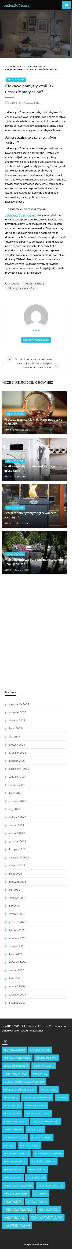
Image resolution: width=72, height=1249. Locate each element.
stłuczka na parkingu (16, 1193)
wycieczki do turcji (15, 1217)
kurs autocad (48, 1089)
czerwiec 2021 (17, 881)
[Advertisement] (31, 632)
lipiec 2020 (15, 954)
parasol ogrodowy (15, 1137)
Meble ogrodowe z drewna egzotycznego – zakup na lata (34, 562)
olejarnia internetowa (46, 1121)
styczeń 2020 (17, 986)
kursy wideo (11, 1097)
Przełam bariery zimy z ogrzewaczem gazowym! (30, 515)
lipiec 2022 (15, 792)
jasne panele (40, 1073)
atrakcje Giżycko (40, 1050)
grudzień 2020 (17, 922)
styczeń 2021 (17, 913)
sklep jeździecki (37, 1169)
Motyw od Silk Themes (36, 1244)
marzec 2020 (16, 970)
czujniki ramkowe (46, 1058)
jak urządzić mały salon (21, 288)
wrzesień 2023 (17, 712)
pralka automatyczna (16, 1153)
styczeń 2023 (17, 744)
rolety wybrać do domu (48, 1153)
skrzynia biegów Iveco (50, 1185)
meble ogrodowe (36, 1105)
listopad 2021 (17, 849)
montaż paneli (12, 1113)
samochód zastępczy (43, 1161)
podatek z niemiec (41, 1137)
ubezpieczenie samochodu (19, 1209)
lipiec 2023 (15, 728)
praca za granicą (29, 1145)
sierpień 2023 (17, 720)
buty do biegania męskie (17, 1058)
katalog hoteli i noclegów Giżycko (24, 1081)
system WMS (40, 1193)
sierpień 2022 (17, 784)
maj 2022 (14, 809)
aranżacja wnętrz (34, 283)
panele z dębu (35, 1129)
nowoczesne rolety (15, 1121)
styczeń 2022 (17, 833)
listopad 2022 (17, 760)
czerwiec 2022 (17, 801)
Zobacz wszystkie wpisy (36, 339)
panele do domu (13, 1129)
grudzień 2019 (17, 994)
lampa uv (62, 1097)
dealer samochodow (16, 1066)
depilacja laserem (43, 1066)
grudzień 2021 (17, 841)
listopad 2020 (17, 929)
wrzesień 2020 (17, 938)
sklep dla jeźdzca (13, 1169)
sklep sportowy (12, 1177)
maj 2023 (14, 736)
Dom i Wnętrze (34, 66)
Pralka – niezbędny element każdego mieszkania (30, 468)
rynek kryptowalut (15, 1161)
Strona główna (13, 66)
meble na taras (12, 1105)
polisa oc (9, 1145)
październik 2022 (19, 768)
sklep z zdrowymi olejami (18, 1185)
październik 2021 (19, 857)
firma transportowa (15, 1073)
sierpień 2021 (17, 865)
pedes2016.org (16, 5)
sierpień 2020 (17, 946)
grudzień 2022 (17, 752)
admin (13, 102)
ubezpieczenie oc (36, 1201)
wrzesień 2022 (17, 776)
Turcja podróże (13, 1201)
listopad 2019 (17, 1002)
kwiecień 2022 (17, 817)
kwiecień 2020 (17, 962)
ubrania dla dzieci (49, 1209)
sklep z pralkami (36, 1177)
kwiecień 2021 (17, 897)
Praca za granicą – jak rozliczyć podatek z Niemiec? (33, 422)
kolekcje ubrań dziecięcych (19, 1089)
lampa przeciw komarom (37, 1097)
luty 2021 (14, 905)
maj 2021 (14, 889)
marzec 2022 (16, 825)
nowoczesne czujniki (38, 1113)
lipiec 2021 (15, 873)
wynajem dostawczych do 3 (46, 1217)
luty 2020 (14, 978)
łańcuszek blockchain (17, 1225)
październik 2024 (19, 704)
